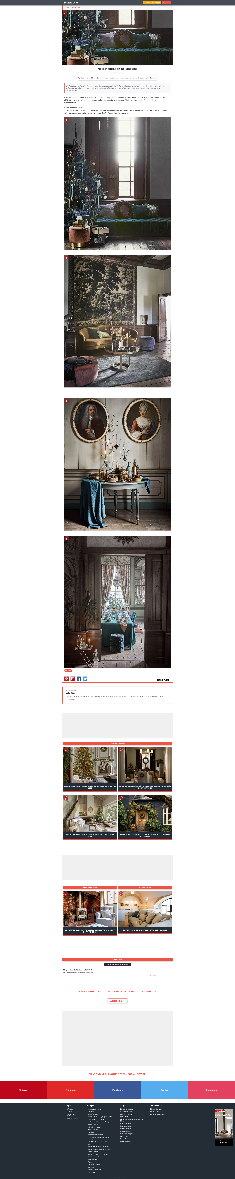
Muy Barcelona (125, 1131)
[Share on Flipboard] (73, 680)
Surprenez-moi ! (117, 1001)
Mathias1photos (125, 1126)
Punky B (123, 1139)
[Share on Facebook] (80, 680)
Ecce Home (124, 1117)
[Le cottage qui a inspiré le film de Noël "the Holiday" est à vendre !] (90, 909)
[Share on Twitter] (86, 680)
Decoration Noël (75, 7)
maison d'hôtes (93, 1152)
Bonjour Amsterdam (126, 1109)
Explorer (166, 3)
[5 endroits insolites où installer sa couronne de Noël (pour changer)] (145, 765)
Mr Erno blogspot (126, 1128)
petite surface (92, 1159)
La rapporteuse (125, 1123)
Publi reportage (93, 1129)
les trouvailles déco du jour (97, 1141)
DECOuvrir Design (126, 1114)
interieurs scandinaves (95, 1134)
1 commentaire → (163, 680)
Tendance (91, 1132)
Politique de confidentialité (71, 1115)
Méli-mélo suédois (94, 1127)
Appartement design (94, 1109)
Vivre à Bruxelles (126, 1141)
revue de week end (95, 1169)
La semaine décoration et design (99, 1122)
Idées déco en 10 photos (96, 1119)
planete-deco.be (155, 1111)
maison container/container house (99, 1149)
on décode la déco (94, 1157)
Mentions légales (72, 1118)
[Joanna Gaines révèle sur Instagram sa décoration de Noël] (90, 765)
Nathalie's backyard (126, 1134)
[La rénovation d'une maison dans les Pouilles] (145, 909)
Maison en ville (93, 1124)
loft (89, 1144)
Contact (69, 1111)
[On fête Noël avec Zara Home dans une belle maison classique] (145, 813)
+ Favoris (152, 3)
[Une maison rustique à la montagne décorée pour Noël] (90, 813)
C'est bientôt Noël (126, 1111)
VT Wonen (102, 97)
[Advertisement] (117, 725)
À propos (70, 1109)
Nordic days (124, 1136)
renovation (91, 1167)
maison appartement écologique (98, 1146)
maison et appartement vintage (98, 1154)
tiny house (91, 1172)
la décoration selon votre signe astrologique (98, 1138)
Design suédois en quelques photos (100, 1117)
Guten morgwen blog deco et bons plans (131, 1120)
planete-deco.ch (156, 1109)
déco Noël (68, 670)
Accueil (67, 7)
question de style (94, 1164)
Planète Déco (71, 2)
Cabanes (91, 1111)
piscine (90, 1162)
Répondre (153, 976)
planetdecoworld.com (157, 1114)
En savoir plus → (71, 699)
